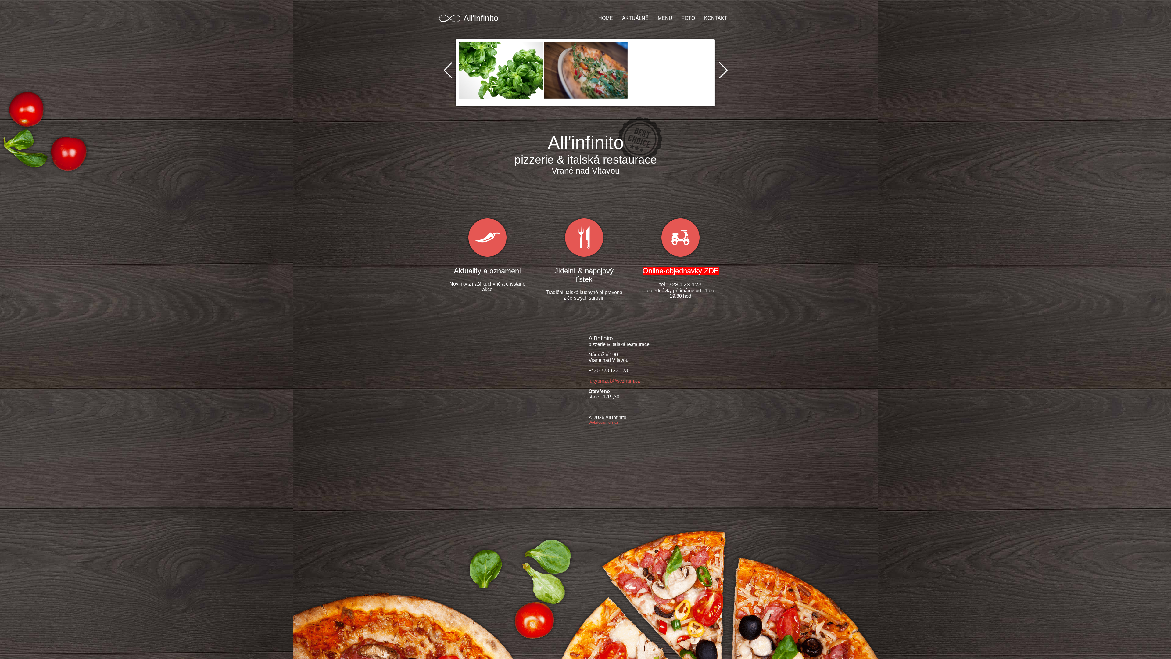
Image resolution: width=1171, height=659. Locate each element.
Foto (688, 18)
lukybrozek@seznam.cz (614, 381)
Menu (665, 18)
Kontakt (715, 18)
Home (605, 18)
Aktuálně (635, 18)
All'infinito (481, 18)
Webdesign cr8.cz (603, 422)
